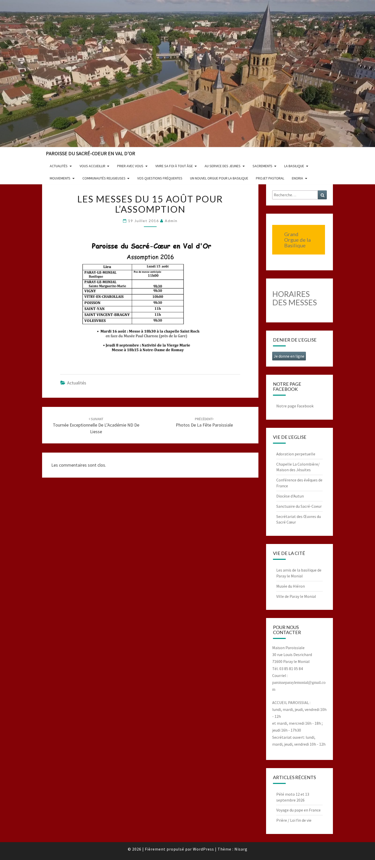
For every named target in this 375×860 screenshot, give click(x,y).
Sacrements (262, 166)
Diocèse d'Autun (290, 496)
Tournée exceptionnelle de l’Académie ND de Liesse (96, 425)
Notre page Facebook (295, 405)
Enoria (297, 178)
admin (171, 221)
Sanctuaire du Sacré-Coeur (299, 506)
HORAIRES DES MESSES (294, 298)
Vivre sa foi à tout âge (174, 166)
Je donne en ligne (289, 356)
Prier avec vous (130, 166)
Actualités (59, 166)
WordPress (203, 849)
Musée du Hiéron (290, 586)
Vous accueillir (92, 166)
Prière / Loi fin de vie (293, 820)
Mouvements (60, 178)
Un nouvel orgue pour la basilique (219, 178)
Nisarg (240, 849)
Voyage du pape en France (298, 810)
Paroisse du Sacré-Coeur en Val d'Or (90, 153)
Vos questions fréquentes (159, 178)
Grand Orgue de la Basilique (297, 239)
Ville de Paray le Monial (296, 596)
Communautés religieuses (104, 178)
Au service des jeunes (223, 166)
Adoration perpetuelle (295, 453)
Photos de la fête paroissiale (204, 422)
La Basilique (294, 166)
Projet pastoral (270, 178)
